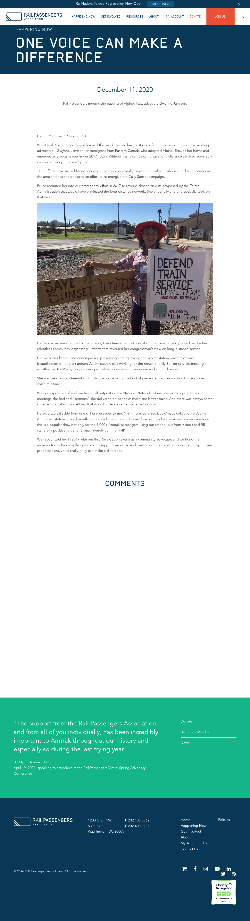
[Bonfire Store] (185, 869)
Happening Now (83, 16)
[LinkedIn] (229, 869)
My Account (175, 16)
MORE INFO (160, 4)
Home (185, 820)
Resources (134, 16)
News (185, 743)
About (154, 16)
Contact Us (189, 849)
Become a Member (196, 732)
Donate (195, 16)
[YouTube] (218, 869)
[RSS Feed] (234, 874)
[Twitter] (224, 874)
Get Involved (111, 16)
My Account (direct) (196, 843)
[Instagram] (206, 869)
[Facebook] (196, 869)
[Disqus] (125, 536)
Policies (224, 820)
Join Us (220, 16)
